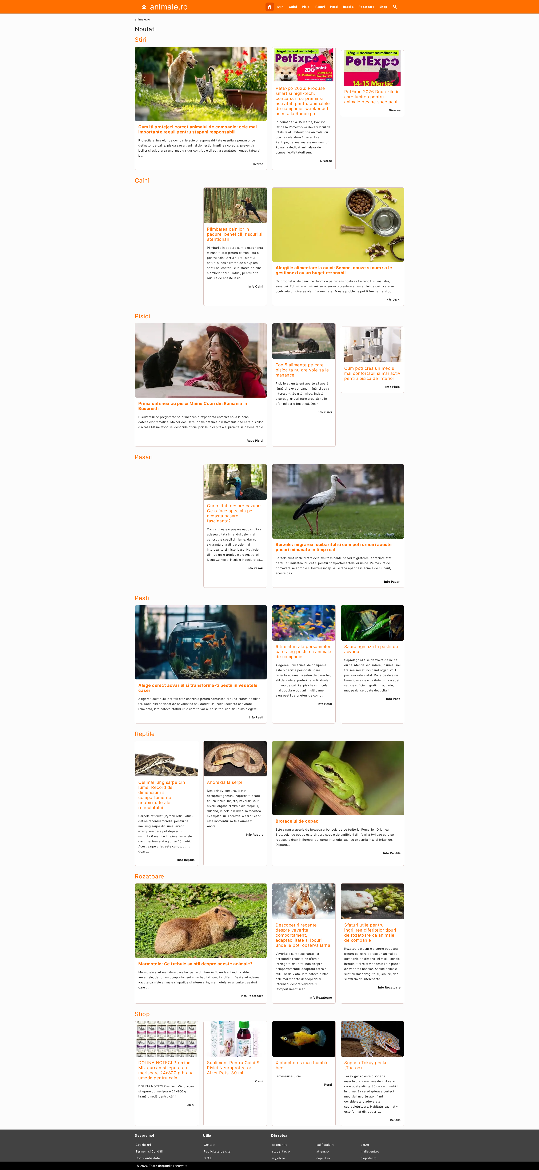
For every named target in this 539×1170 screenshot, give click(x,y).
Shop (383, 6)
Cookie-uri (143, 1144)
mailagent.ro (370, 1151)
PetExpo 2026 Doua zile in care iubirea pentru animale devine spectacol (372, 96)
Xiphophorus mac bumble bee (302, 1065)
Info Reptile (186, 860)
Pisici (306, 6)
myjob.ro (278, 1158)
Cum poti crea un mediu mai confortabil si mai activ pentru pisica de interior (372, 373)
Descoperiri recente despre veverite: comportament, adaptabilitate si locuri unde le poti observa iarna (303, 935)
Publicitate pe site (217, 1151)
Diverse (257, 164)
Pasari (320, 6)
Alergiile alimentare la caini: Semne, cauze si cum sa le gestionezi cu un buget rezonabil (334, 270)
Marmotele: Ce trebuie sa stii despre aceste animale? (195, 963)
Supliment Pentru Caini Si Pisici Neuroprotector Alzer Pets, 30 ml (234, 1067)
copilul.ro (323, 1158)
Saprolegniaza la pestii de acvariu (371, 649)
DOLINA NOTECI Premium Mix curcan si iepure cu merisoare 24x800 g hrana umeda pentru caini (165, 1070)
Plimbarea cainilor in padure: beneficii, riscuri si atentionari (235, 234)
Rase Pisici (255, 440)
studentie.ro (281, 1151)
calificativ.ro (325, 1144)
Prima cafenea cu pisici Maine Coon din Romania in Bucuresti (192, 406)
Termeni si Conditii (149, 1151)
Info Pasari (255, 568)
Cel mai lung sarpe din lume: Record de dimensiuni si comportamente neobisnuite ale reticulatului (161, 795)
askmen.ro (279, 1144)
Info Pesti (256, 717)
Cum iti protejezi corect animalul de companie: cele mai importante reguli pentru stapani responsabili (197, 129)
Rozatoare (366, 6)
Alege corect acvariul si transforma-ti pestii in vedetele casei (197, 688)
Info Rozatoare (252, 996)
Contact (210, 1144)
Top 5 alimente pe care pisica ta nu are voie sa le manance (302, 370)
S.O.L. (208, 1158)
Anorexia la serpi (224, 782)
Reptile (348, 6)
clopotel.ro (368, 1158)
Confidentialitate (148, 1158)
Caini (293, 6)
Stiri (280, 6)
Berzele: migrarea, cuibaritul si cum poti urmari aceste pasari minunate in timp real (334, 547)
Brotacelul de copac (297, 821)
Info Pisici (324, 412)
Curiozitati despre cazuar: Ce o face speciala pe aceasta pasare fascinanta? (234, 513)
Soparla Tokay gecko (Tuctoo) (366, 1065)
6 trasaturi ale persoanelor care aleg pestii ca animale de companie (303, 651)
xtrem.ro (322, 1151)
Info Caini (255, 286)
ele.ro (365, 1144)
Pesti (334, 6)
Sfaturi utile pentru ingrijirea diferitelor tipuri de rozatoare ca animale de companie (370, 933)
